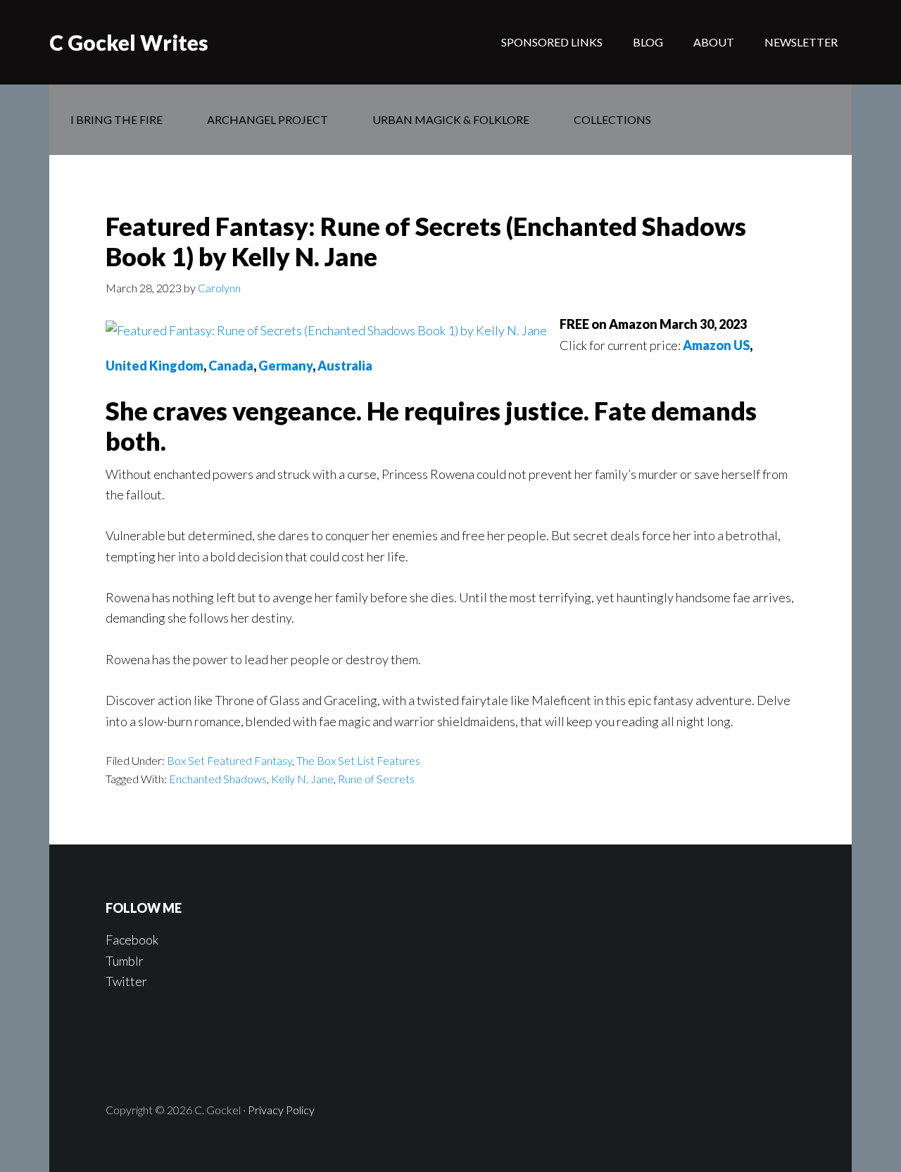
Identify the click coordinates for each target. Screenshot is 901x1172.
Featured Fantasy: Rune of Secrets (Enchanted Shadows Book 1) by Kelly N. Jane (426, 241)
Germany (285, 365)
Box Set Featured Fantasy (229, 760)
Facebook (132, 939)
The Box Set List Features (358, 760)
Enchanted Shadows (218, 778)
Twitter (126, 981)
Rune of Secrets (376, 778)
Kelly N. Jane (302, 778)
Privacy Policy (281, 1109)
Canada (230, 365)
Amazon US (716, 345)
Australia (344, 365)
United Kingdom (154, 365)
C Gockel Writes (128, 42)
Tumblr (125, 960)
